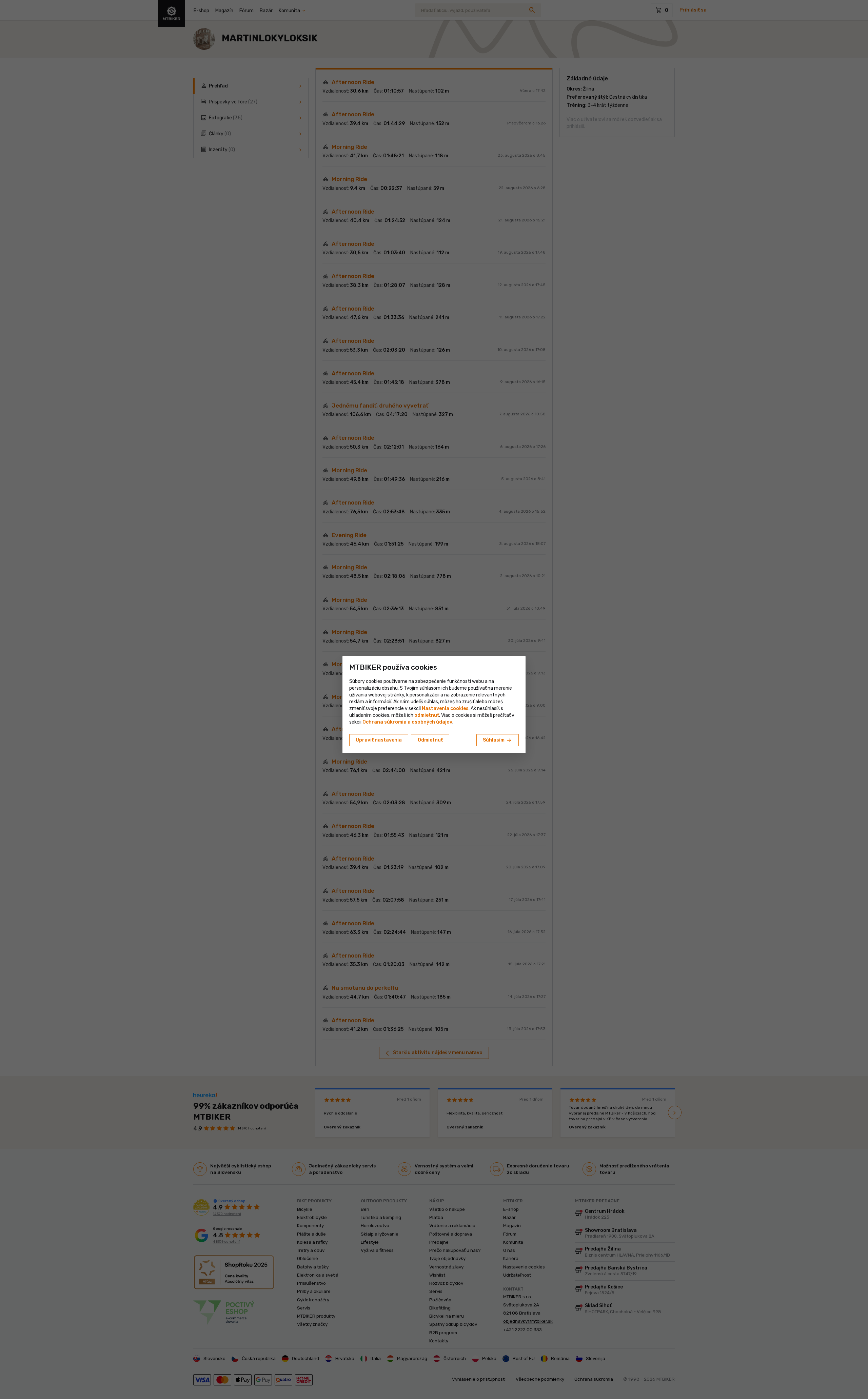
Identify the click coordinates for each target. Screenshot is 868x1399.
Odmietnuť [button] (430, 740)
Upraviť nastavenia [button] (379, 740)
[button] (426, 715)
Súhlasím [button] (497, 740)
